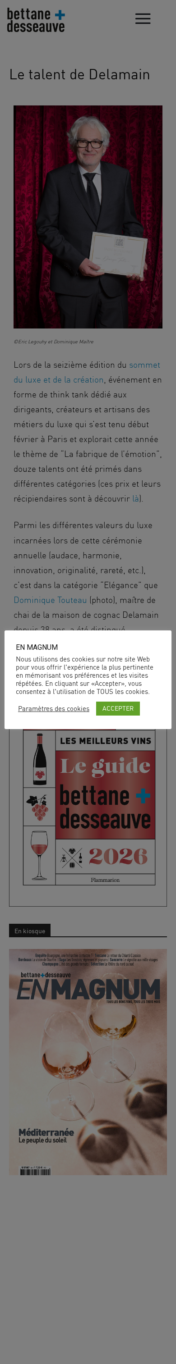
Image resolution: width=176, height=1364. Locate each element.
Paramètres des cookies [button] (53, 709)
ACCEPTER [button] (118, 708)
